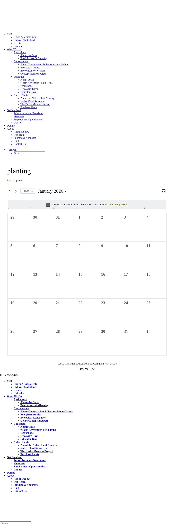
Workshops (26, 85)
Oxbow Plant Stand (24, 40)
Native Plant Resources (32, 101)
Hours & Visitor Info (25, 36)
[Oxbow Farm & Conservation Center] (87, 12)
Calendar (18, 46)
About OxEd (27, 79)
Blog (16, 140)
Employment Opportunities (28, 119)
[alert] (87, 204)
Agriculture (20, 52)
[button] (11, 149)
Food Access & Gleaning (33, 58)
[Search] (16, 523)
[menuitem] (90, 40)
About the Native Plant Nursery (37, 98)
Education (19, 76)
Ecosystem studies (30, 67)
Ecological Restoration (32, 70)
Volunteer (19, 116)
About (10, 128)
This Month (28, 191)
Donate (17, 122)
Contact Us (20, 144)
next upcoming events (116, 204)
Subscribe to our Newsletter (28, 113)
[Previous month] (9, 191)
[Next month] (16, 191)
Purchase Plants (28, 107)
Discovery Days (29, 88)
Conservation (21, 61)
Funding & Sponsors (25, 137)
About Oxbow (21, 131)
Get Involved (14, 110)
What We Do (14, 49)
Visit (9, 33)
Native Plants (21, 95)
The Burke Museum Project (35, 104)
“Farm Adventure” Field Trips (36, 82)
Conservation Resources (33, 73)
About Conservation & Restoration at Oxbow (44, 64)
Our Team (19, 134)
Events (17, 43)
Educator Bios (28, 92)
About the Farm (28, 55)
